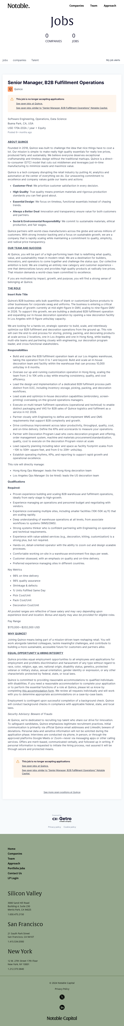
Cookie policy (70, 827)
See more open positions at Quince (62, 792)
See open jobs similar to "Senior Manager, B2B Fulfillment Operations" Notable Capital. (62, 107)
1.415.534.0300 (16, 941)
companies (19, 60)
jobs (5, 60)
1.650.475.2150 (16, 914)
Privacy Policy (62, 988)
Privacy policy (54, 827)
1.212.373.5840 (16, 968)
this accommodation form (38, 690)
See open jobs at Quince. (29, 103)
